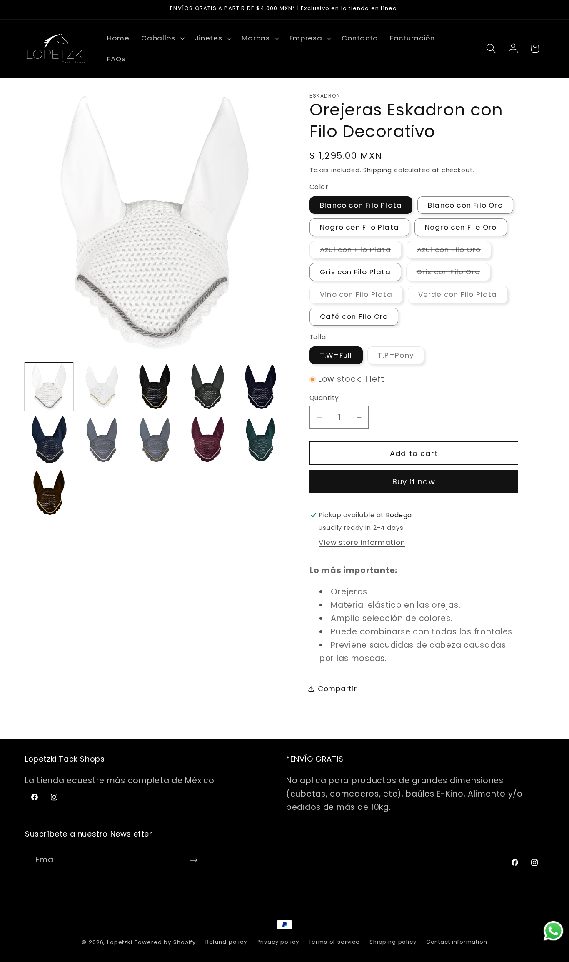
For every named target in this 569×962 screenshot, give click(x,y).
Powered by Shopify (165, 942)
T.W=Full (336, 355)
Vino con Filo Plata (361, 296)
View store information (362, 542)
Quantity (324, 397)
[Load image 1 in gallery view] (49, 387)
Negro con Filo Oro (461, 227)
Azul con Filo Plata (361, 251)
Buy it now (413, 481)
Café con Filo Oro (354, 316)
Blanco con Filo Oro (465, 205)
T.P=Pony (401, 357)
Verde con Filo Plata (463, 296)
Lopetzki (119, 942)
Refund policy (226, 942)
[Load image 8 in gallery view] (155, 439)
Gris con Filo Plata (355, 272)
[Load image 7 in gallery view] (102, 439)
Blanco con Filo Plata (361, 205)
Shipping (377, 170)
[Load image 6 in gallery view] (49, 439)
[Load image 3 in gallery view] (155, 387)
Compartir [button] (337, 689)
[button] (162, 38)
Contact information (456, 942)
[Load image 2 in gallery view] (102, 387)
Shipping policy (393, 942)
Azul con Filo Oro (454, 251)
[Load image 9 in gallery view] (208, 439)
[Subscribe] (193, 860)
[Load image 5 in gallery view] (260, 387)
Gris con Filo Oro (453, 273)
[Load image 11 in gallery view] (49, 492)
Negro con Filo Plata (359, 227)
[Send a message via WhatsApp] (553, 930)
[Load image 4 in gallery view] (208, 387)
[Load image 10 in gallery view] (260, 439)
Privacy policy (278, 942)
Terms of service (334, 942)
